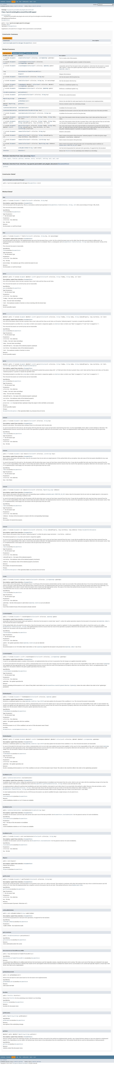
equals (9, 158)
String (39, 76)
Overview (2, 1)
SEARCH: (95, 4)
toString (45, 158)
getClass (21, 158)
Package (8, 1)
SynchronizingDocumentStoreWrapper (13, 43)
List (40, 58)
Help (34, 1)
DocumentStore (6, 20)
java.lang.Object (6, 15)
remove (20, 131)
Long (47, 143)
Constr (16, 6)
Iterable (5, 92)
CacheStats (12, 92)
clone (4, 158)
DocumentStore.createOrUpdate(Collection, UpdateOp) (61, 685)
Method (21, 6)
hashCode (27, 158)
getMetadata (21, 98)
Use (17, 1)
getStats (20, 103)
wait (50, 158)
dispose (20, 74)
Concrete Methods (31, 53)
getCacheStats (22, 92)
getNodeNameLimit (23, 101)
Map (4, 98)
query (19, 117)
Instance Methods (18, 53)
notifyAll (38, 158)
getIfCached (21, 94)
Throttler (6, 150)
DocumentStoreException (30, 365)
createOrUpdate (22, 61)
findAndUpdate (22, 84)
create (20, 58)
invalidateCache (23, 107)
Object (8, 24)
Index (31, 1)
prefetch (5, 166)
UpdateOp (44, 58)
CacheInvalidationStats (10, 107)
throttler (21, 150)
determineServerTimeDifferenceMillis (29, 71)
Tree (20, 1)
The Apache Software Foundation (20, 1063)
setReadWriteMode (23, 147)
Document (12, 58)
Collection (26, 58)
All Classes (3, 4)
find (19, 76)
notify (33, 158)
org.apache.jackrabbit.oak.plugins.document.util (20, 9)
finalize (14, 158)
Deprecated (25, 1)
